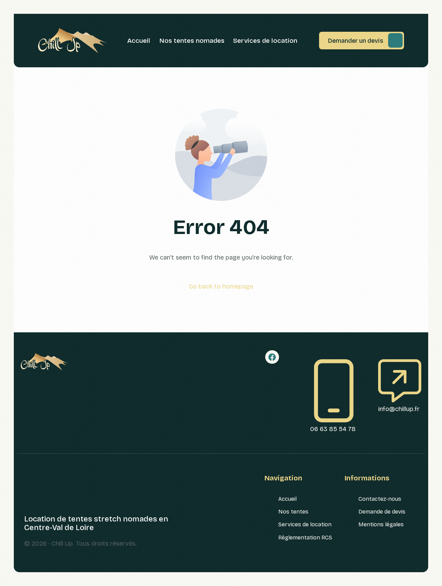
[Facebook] (272, 357)
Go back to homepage (221, 286)
